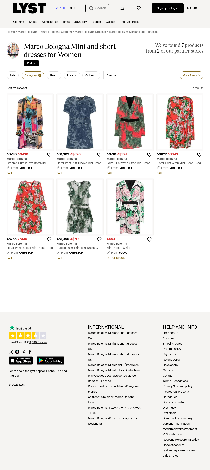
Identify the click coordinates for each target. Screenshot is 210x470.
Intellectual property (176, 391)
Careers (168, 370)
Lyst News (169, 413)
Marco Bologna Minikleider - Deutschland (114, 370)
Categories (170, 397)
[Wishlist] (138, 8)
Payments (169, 354)
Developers (170, 365)
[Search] (91, 8)
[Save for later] (49, 155)
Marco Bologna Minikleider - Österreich (113, 365)
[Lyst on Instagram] (11, 353)
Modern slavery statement (180, 429)
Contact (168, 375)
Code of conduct (173, 445)
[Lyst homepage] (29, 8)
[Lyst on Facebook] (30, 353)
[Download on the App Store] (21, 361)
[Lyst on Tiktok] (17, 353)
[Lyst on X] (23, 353)
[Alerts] (122, 8)
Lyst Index (169, 407)
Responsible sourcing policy (181, 439)
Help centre (170, 333)
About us (168, 338)
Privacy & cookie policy (178, 386)
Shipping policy (172, 343)
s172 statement (173, 434)
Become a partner (174, 402)
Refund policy (171, 359)
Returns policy (172, 349)
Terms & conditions (175, 381)
